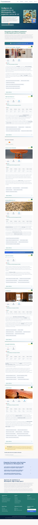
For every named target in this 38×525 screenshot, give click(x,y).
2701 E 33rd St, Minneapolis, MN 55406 (12, 64)
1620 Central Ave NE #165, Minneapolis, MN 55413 (14, 105)
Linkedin (17, 508)
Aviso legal (3, 508)
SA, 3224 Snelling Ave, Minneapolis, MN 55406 (13, 352)
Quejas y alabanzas (9, 92)
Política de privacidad (5, 511)
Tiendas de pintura (17, 502)
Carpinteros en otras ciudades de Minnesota (19, 252)
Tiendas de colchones (18, 500)
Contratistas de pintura (18, 501)
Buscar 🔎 (35, 1)
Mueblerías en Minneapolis (9, 144)
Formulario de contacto (19, 510)
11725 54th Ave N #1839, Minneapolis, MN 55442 (13, 264)
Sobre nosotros (29, 497)
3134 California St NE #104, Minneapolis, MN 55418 (14, 217)
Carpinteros (31, 1)
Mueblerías (21, 1)
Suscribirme (31, 511)
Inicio (17, 1)
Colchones (26, 1)
